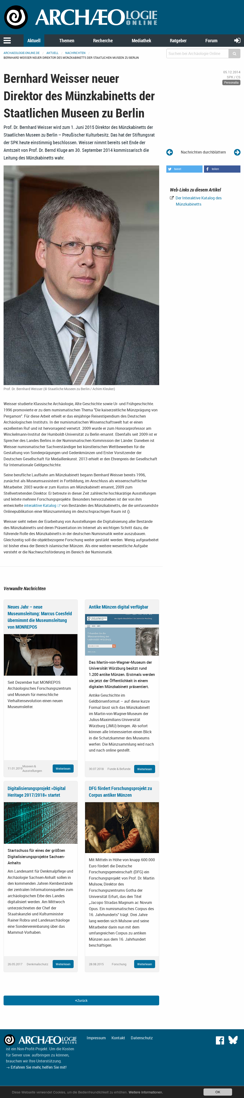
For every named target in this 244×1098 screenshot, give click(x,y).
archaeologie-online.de (22, 53)
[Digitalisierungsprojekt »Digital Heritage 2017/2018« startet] (40, 822)
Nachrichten (75, 53)
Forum (211, 40)
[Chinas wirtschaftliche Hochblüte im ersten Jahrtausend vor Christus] (169, 152)
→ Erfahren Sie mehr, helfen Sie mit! (36, 1067)
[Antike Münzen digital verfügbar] (122, 634)
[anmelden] (237, 40)
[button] (184, 169)
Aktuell (34, 40)
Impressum (96, 1037)
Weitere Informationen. (146, 1092)
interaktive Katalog (40, 505)
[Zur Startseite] (81, 16)
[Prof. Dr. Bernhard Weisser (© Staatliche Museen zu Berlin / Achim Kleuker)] (81, 274)
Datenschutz (142, 1037)
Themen (66, 40)
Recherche (103, 40)
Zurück (81, 1000)
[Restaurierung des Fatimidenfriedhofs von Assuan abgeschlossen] (237, 152)
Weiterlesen (63, 768)
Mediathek (141, 40)
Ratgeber (178, 40)
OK (217, 1091)
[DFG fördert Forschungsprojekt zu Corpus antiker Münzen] (122, 827)
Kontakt (118, 1037)
